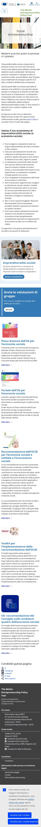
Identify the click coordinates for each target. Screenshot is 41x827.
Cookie (7, 775)
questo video (31, 119)
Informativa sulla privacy (15, 777)
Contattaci (9, 761)
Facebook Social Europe (17, 739)
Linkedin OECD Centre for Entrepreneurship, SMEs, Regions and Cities (20, 744)
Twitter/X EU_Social (13, 733)
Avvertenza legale (12, 772)
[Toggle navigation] (4, 11)
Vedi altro (5, 365)
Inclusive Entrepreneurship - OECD (19, 724)
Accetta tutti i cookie (19, 815)
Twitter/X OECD (11, 736)
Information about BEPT (15, 714)
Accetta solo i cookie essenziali (24, 821)
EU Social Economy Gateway (16, 717)
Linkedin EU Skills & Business (19, 749)
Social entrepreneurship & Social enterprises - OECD (18, 720)
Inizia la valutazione (14, 277)
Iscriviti (9, 309)
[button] (4, 668)
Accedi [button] (37, 4)
